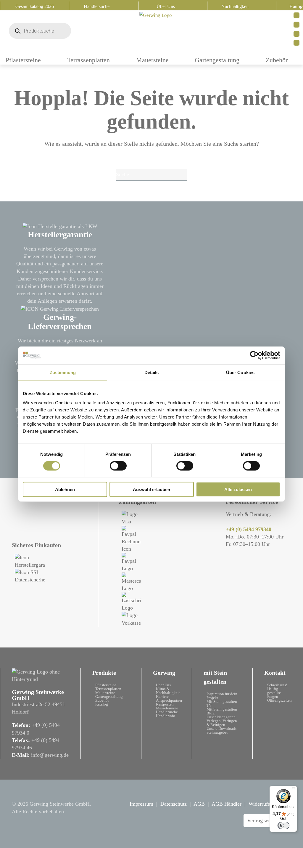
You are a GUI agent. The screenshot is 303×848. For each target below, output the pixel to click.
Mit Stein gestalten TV (222, 703)
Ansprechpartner (169, 700)
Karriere (162, 696)
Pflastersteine (106, 685)
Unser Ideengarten (221, 717)
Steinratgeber (217, 732)
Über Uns (166, 6)
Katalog (101, 704)
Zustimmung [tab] (63, 372)
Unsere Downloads (221, 728)
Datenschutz (173, 804)
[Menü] (293, 789)
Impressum (141, 804)
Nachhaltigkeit (235, 6)
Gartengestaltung (217, 60)
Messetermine (167, 708)
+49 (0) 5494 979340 (248, 529)
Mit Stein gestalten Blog (222, 711)
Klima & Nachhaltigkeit (168, 691)
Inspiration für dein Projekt (222, 696)
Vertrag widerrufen (267, 820)
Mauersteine (152, 60)
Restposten (165, 704)
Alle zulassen (238, 489)
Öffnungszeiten (279, 700)
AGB (199, 804)
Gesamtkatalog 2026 (34, 6)
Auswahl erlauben (151, 489)
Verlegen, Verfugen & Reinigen (222, 723)
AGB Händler (226, 804)
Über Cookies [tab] (240, 372)
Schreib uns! (277, 685)
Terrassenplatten (88, 60)
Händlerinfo (165, 716)
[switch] (118, 466)
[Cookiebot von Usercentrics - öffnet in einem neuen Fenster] (254, 355)
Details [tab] (151, 372)
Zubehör (277, 60)
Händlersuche (96, 6)
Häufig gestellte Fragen (274, 693)
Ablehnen (65, 489)
